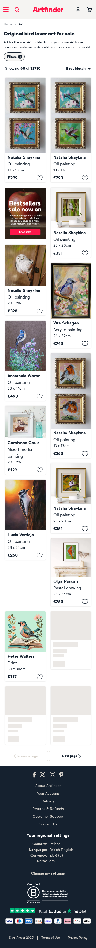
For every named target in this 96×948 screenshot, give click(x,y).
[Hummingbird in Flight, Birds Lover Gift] (25, 130)
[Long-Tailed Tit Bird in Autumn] (71, 498)
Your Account (48, 793)
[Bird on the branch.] (71, 305)
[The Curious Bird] (25, 600)
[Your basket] (89, 10)
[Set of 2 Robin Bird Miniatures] (71, 405)
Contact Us (48, 824)
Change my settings (48, 873)
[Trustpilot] (48, 910)
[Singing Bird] (25, 361)
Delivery (48, 801)
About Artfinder (48, 786)
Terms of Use (50, 938)
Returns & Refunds (48, 809)
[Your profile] (78, 9)
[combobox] (78, 69)
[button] (78, 69)
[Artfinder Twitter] (42, 775)
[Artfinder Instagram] (52, 775)
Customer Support (48, 816)
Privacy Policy (77, 938)
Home (8, 24)
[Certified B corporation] (47, 893)
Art (21, 24)
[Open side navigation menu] (6, 9)
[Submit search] (17, 9)
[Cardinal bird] (71, 572)
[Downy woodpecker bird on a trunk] (25, 520)
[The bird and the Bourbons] (25, 440)
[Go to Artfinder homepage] (48, 9)
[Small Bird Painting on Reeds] (71, 223)
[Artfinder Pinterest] (61, 775)
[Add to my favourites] (39, 177)
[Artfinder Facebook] (34, 775)
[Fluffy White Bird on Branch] (25, 280)
